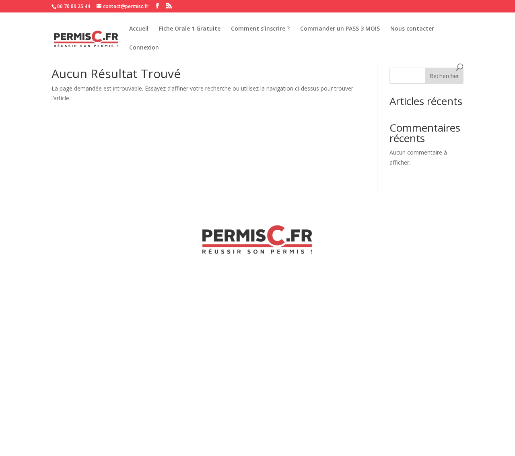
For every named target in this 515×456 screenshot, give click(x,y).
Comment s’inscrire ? (260, 29)
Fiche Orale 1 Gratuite (189, 29)
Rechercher (444, 76)
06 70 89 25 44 (73, 6)
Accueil (138, 29)
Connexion (144, 48)
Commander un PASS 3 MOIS (340, 29)
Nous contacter (412, 29)
